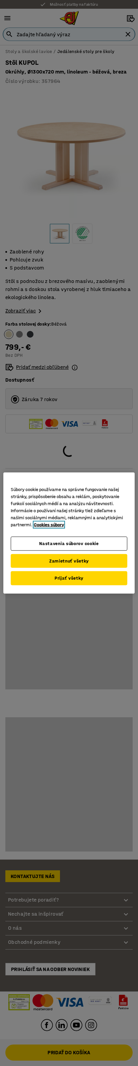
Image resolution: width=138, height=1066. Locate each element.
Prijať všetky (69, 578)
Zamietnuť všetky (69, 561)
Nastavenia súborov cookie (69, 543)
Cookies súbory (49, 525)
